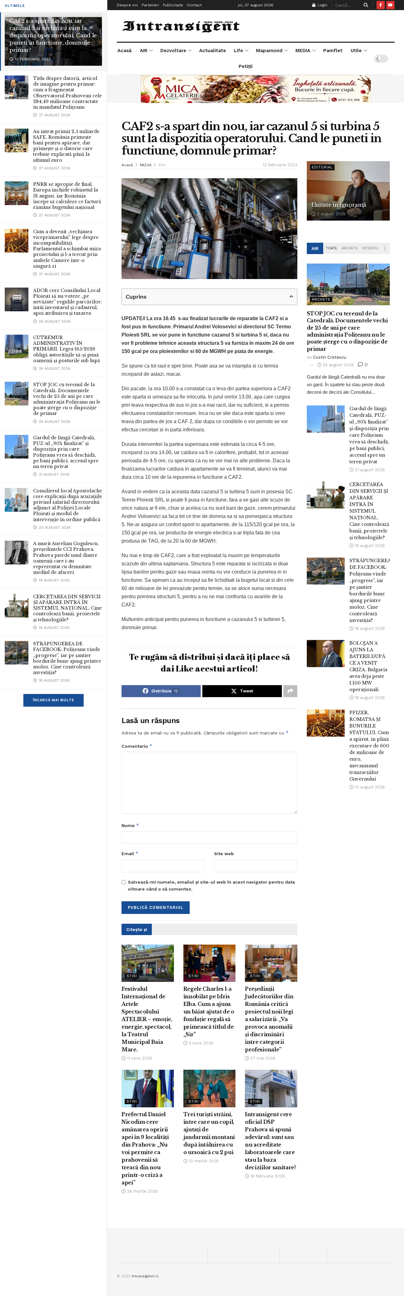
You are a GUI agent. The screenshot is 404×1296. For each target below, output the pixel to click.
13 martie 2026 (203, 1161)
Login (321, 5)
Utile (356, 50)
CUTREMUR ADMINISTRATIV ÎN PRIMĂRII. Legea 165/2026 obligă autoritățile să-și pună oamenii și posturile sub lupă (66, 349)
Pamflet (332, 50)
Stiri (162, 165)
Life (238, 50)
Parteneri (150, 5)
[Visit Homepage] (182, 26)
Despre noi (127, 5)
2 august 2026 (331, 213)
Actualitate (212, 50)
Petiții (245, 66)
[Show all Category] (385, 248)
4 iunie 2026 (200, 1043)
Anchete (350, 248)
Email (130, 853)
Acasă (124, 50)
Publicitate (173, 5)
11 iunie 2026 (139, 1058)
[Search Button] (364, 5)
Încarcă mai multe (53, 700)
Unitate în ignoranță (339, 205)
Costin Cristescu (329, 357)
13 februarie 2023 (280, 164)
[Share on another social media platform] (290, 691)
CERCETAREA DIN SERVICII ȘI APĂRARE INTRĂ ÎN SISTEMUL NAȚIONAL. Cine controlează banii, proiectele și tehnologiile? (67, 608)
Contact (194, 5)
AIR (143, 50)
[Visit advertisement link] (255, 89)
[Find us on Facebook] (381, 5)
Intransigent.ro (145, 1276)
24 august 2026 (337, 364)
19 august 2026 (369, 545)
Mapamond (269, 50)
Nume (130, 825)
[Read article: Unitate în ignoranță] (348, 191)
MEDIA (302, 50)
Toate (331, 248)
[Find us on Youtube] (390, 5)
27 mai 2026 (262, 1058)
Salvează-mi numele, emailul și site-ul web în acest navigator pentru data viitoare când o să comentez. (211, 885)
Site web (224, 853)
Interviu (370, 248)
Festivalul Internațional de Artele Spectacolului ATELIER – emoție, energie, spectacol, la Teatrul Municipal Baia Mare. (147, 1019)
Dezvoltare (173, 50)
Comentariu (137, 746)
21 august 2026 (369, 469)
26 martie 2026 (142, 1191)
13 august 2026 (369, 787)
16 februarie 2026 (267, 1176)
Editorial (322, 167)
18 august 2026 (369, 628)
